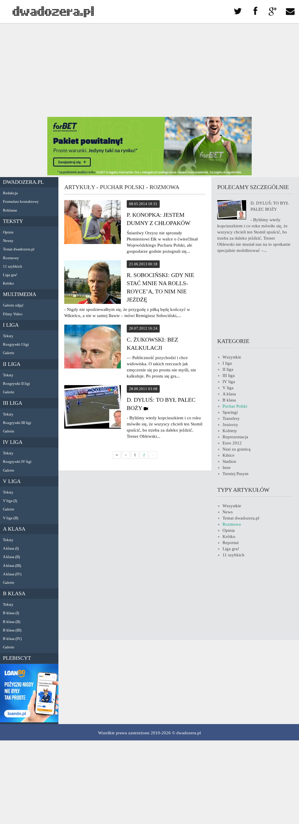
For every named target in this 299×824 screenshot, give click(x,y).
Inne (226, 467)
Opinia (228, 530)
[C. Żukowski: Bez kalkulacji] (92, 347)
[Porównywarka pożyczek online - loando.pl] (29, 721)
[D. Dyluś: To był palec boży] (92, 407)
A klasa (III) (12, 565)
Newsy (8, 240)
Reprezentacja (235, 436)
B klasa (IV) (12, 638)
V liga (12, 481)
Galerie (8, 353)
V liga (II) (10, 518)
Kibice (228, 455)
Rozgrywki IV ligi (17, 461)
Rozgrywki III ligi (17, 422)
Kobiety (229, 430)
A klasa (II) (11, 557)
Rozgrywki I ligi (16, 344)
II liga (11, 364)
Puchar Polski (234, 406)
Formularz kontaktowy (21, 201)
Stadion (229, 461)
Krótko (8, 283)
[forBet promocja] (149, 174)
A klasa (14, 529)
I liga (11, 325)
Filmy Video (12, 314)
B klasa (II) (11, 621)
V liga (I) (10, 500)
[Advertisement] (149, 70)
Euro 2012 (232, 443)
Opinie (8, 232)
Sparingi (230, 412)
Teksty (13, 221)
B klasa (14, 593)
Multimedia (19, 294)
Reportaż (230, 542)
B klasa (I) (11, 613)
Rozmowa (231, 524)
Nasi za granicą (236, 449)
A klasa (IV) (12, 574)
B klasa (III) (12, 630)
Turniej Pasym (235, 473)
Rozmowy (11, 258)
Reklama (10, 210)
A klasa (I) (11, 548)
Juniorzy (230, 424)
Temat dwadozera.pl (18, 249)
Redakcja (10, 193)
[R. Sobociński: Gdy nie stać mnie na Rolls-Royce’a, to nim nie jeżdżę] (92, 283)
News (227, 512)
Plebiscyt (17, 658)
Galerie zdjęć (13, 305)
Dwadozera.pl (23, 182)
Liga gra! (10, 275)
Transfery (231, 418)
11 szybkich (12, 266)
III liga (12, 403)
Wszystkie (231, 357)
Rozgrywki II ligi (16, 383)
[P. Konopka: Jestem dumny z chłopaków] (92, 223)
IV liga (12, 442)
